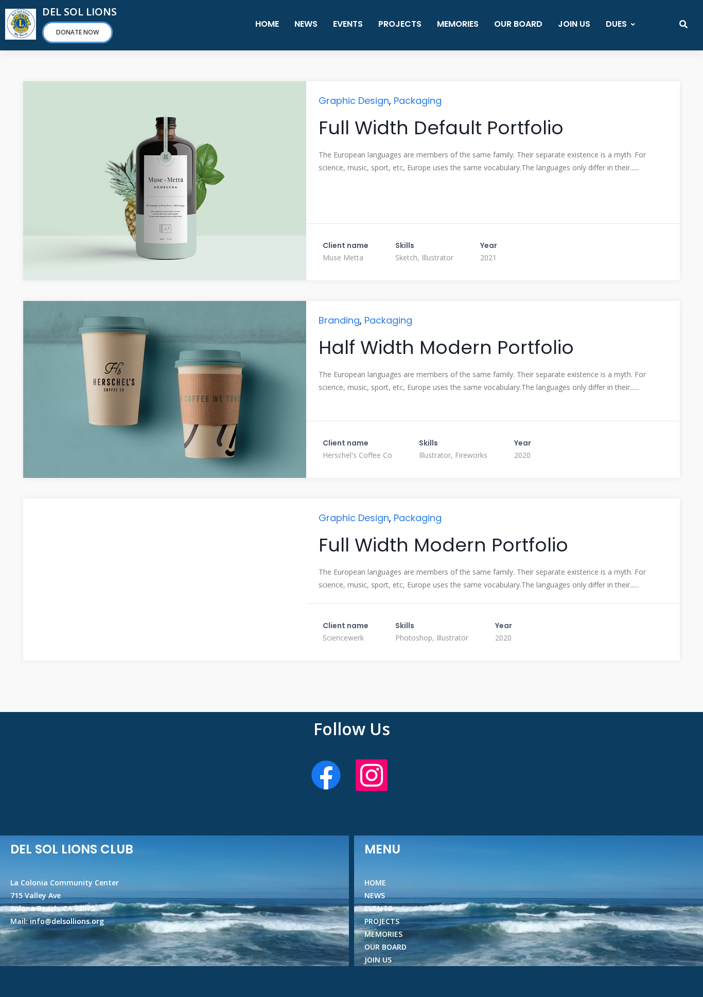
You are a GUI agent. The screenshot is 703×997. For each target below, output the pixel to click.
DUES (616, 24)
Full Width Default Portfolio (441, 128)
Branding (339, 320)
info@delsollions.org (67, 921)
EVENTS (348, 24)
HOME (267, 24)
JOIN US (574, 24)
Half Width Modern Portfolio (446, 347)
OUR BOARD (518, 24)
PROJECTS (399, 24)
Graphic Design (354, 100)
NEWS (306, 24)
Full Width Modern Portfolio (443, 545)
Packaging (418, 100)
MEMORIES (458, 24)
